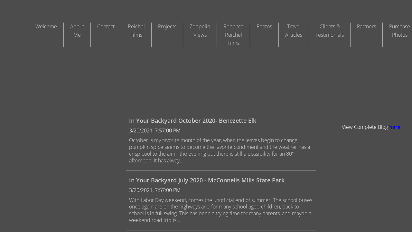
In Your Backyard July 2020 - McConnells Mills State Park (207, 180)
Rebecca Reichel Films (233, 34)
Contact (106, 26)
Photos (264, 26)
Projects (167, 26)
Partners (366, 26)
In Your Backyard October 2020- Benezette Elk (192, 120)
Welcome (46, 26)
